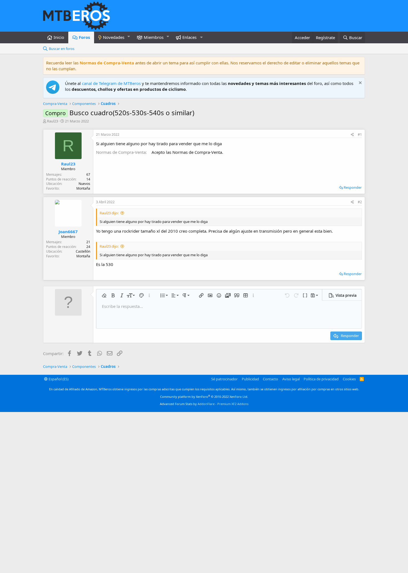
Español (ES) (58, 378)
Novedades (113, 37)
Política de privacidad (321, 378)
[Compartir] (352, 135)
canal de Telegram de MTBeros (111, 83)
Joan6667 (68, 231)
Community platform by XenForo (204, 396)
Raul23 (52, 121)
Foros (84, 37)
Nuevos (84, 183)
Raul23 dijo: (109, 212)
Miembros (153, 37)
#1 (360, 134)
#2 (360, 202)
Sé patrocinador (224, 378)
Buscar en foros (61, 48)
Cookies (349, 378)
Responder (353, 187)
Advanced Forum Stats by (204, 404)
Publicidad (250, 378)
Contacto (270, 378)
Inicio (59, 37)
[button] (129, 36)
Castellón (83, 251)
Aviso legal (291, 378)
